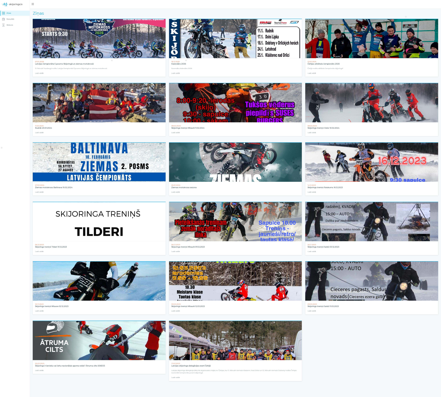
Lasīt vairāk (39, 73)
